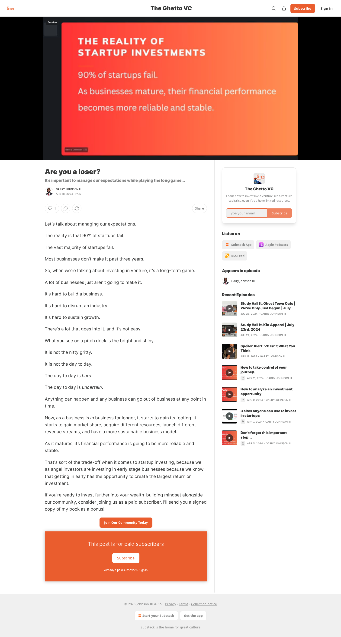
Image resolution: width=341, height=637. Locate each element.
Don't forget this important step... (264, 434)
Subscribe (302, 8)
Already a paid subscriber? (126, 570)
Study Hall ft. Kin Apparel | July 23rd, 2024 (267, 327)
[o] (229, 308)
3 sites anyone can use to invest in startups (268, 413)
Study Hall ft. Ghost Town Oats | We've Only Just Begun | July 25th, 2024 (268, 306)
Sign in (327, 8)
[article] (259, 308)
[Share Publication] (284, 8)
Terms (183, 604)
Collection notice (204, 604)
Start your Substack (158, 615)
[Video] (33, 83)
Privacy (170, 604)
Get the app (193, 615)
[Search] (273, 8)
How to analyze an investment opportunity (267, 391)
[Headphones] (33, 93)
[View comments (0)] (308, 91)
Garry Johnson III (68, 189)
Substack (147, 627)
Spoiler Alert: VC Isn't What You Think (268, 348)
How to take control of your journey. (264, 369)
